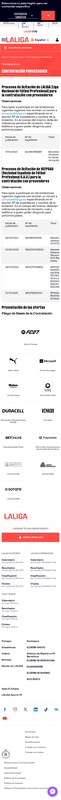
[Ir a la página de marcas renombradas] (13, 754)
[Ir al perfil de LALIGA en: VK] (56, 710)
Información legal (12, 773)
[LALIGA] (17, 39)
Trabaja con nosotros (35, 747)
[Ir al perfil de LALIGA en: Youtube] (5, 718)
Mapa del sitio (32, 737)
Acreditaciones (32, 742)
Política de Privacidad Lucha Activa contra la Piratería (30, 788)
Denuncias (30, 732)
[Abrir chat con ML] (52, 792)
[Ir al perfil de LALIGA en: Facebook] (5, 710)
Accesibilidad (10, 768)
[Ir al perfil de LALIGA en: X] (25, 710)
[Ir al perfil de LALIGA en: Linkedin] (36, 710)
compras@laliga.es (14, 113)
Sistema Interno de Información (19, 763)
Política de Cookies (13, 783)
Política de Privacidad (15, 778)
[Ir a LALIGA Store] (30, 31)
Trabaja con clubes (34, 752)
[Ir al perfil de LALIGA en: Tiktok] (46, 710)
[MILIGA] (56, 39)
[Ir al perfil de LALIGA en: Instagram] (15, 710)
